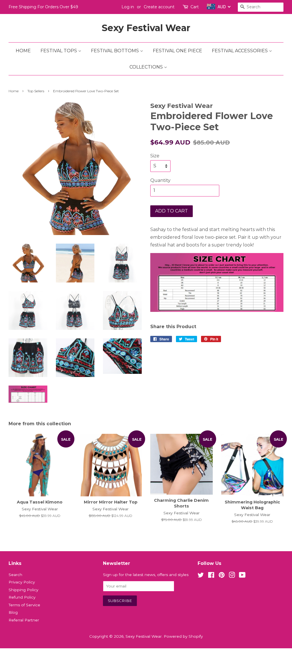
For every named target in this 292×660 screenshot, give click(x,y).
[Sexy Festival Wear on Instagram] (232, 576)
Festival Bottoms (115, 50)
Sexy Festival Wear (146, 28)
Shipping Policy (23, 589)
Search (15, 574)
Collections (146, 67)
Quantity (160, 180)
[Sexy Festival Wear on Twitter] (201, 576)
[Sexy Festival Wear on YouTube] (242, 576)
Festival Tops (59, 50)
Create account (159, 6)
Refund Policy (22, 597)
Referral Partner (24, 620)
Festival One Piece (177, 50)
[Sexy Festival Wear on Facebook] (211, 576)
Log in (127, 6)
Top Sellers (35, 91)
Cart (194, 6)
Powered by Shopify (183, 636)
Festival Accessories (240, 50)
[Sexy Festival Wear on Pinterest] (221, 576)
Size (154, 156)
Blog (13, 612)
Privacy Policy (22, 582)
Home (23, 50)
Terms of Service (24, 605)
